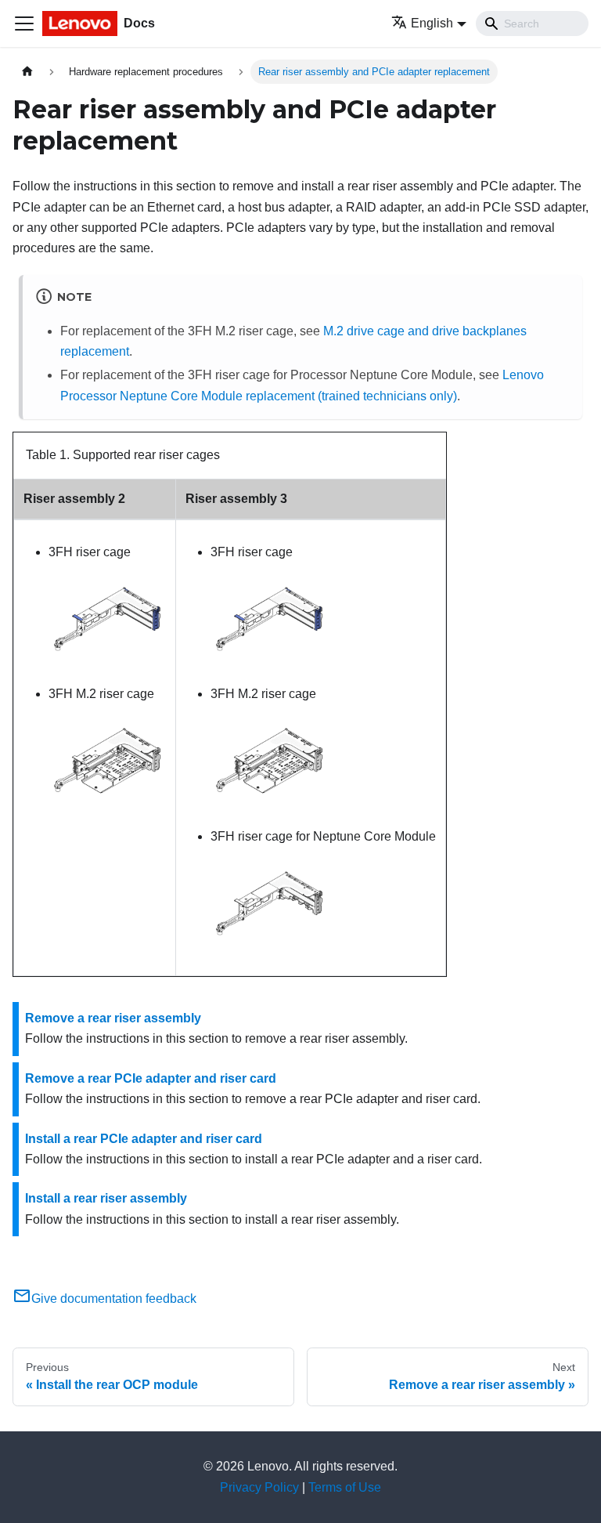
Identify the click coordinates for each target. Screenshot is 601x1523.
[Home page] (27, 72)
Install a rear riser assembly (106, 1198)
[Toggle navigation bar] (24, 23)
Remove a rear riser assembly (113, 1018)
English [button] (432, 23)
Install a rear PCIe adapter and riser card (143, 1138)
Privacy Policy (259, 1487)
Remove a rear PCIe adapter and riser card (150, 1078)
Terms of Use (344, 1487)
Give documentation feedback (113, 1298)
